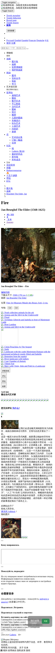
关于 (21, 647)
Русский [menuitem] (10, 40)
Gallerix (12, 635)
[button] (13, 15)
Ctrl (10, 308)
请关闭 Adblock (8, 511)
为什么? (16, 408)
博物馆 (9, 54)
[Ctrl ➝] (16, 347)
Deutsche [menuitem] (40, 40)
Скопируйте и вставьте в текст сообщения (20, 627)
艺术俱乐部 (12, 88)
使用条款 (12, 650)
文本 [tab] (9, 219)
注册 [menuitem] (13, 43)
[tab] (10, 214)
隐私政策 (21, 650)
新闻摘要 (10, 31)
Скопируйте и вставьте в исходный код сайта (21, 619)
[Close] (27, 48)
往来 (26, 647)
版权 (28, 650)
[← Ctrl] (18, 327)
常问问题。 (13, 647)
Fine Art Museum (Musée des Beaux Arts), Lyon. (27, 303)
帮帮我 (4, 647)
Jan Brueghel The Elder (16, 298)
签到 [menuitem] (8, 43)
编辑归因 (5, 292)
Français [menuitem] (32, 40)
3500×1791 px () (23, 295)
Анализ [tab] (9, 222)
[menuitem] (47, 40)
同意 (45, 621)
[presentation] (30, 224)
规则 (5, 650)
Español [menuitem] (24, 40)
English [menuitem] (18, 40)
